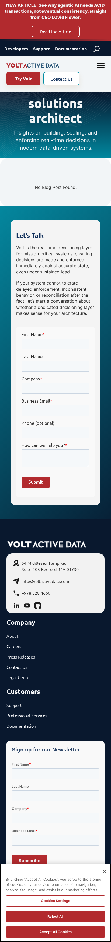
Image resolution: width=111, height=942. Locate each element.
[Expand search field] (97, 49)
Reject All (55, 916)
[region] (55, 903)
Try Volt (23, 78)
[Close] (104, 871)
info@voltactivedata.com (45, 581)
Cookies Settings (55, 900)
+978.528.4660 (36, 593)
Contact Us (61, 79)
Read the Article (55, 31)
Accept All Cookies (55, 932)
